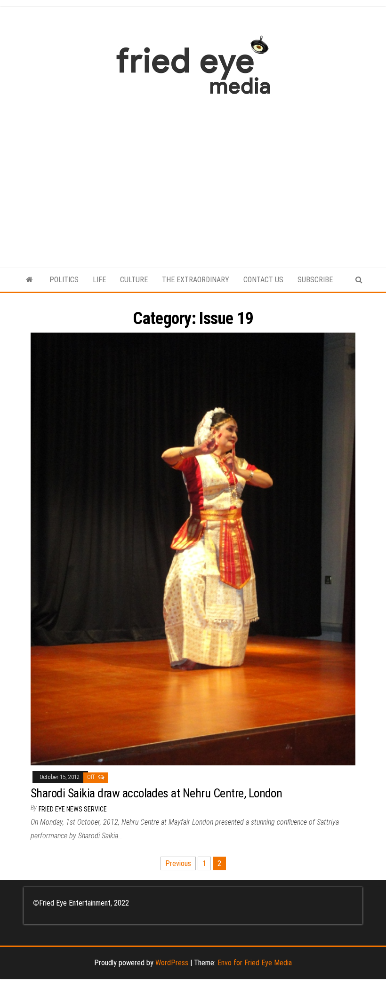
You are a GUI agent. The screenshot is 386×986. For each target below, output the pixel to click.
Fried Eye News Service (73, 809)
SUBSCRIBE (315, 279)
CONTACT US (263, 279)
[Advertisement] (193, 176)
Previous (178, 863)
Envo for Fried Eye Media (254, 962)
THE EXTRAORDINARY (195, 279)
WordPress (171, 962)
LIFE (99, 279)
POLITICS (64, 279)
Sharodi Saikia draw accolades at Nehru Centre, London (156, 793)
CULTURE (134, 279)
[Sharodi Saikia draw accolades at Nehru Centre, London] (193, 548)
